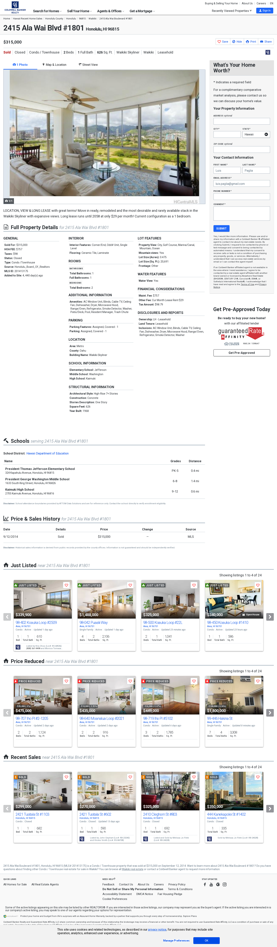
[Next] (270, 617)
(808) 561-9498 (33, 648)
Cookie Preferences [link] (115, 899)
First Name (220, 164)
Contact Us (126, 884)
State (246, 128)
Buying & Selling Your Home (221, 3)
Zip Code (222, 143)
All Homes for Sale (15, 884)
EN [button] (271, 3)
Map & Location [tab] (55, 65)
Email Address (222, 177)
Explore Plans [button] (190, 916)
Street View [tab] (90, 65)
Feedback (108, 884)
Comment (219, 204)
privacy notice (157, 929)
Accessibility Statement (117, 894)
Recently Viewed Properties (231, 10)
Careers (261, 3)
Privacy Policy (176, 884)
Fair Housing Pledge (170, 894)
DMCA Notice (144, 894)
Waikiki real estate (132, 869)
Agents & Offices (109, 11)
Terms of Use (247, 284)
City (216, 128)
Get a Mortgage (141, 11)
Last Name (249, 164)
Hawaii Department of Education (47, 453)
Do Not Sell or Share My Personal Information (133, 889)
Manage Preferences (176, 940)
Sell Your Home (78, 11)
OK (206, 940)
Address (222, 115)
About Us (247, 3)
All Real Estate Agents (45, 884)
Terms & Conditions (180, 889)
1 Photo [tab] (22, 65)
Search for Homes (46, 11)
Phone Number (222, 191)
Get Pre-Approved (242, 353)
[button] (264, 10)
